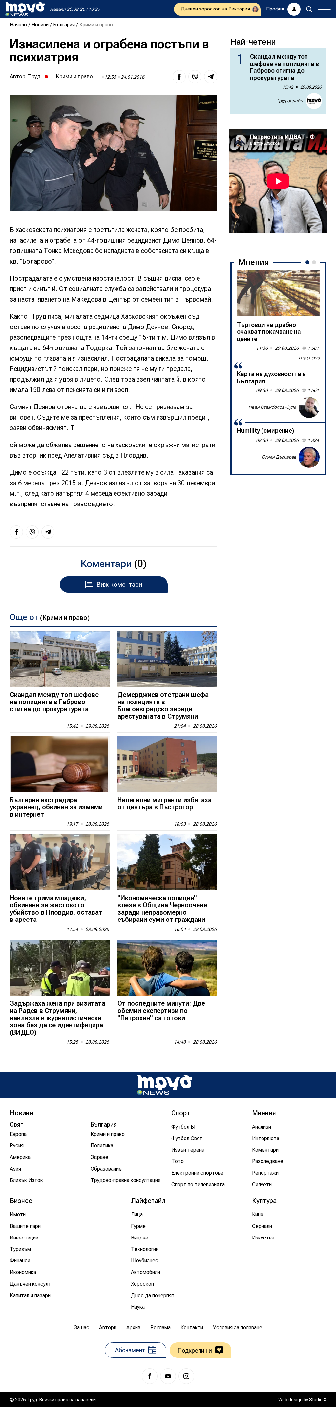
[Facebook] (150, 1376)
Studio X (317, 1399)
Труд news (309, 357)
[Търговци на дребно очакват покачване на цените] (278, 293)
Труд (34, 76)
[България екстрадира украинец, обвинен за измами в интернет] (60, 764)
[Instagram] (186, 1376)
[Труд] (164, 1085)
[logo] (25, 9)
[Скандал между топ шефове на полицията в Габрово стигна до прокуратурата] (60, 659)
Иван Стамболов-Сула (272, 407)
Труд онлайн (289, 100)
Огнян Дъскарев (279, 457)
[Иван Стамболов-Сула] (309, 407)
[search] (309, 9)
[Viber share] (194, 76)
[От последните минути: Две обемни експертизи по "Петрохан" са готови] (167, 968)
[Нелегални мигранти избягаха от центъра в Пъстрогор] (167, 764)
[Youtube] (168, 1376)
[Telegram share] (210, 76)
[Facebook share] (179, 76)
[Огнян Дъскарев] (309, 457)
